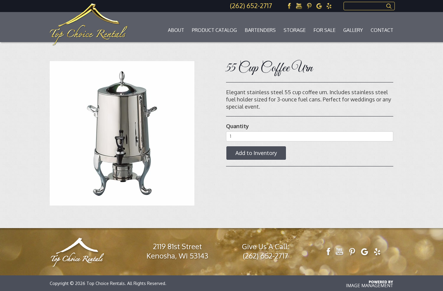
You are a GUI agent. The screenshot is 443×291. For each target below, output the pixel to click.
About (176, 30)
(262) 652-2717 (251, 5)
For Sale (324, 30)
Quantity (237, 126)
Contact (382, 30)
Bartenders (260, 30)
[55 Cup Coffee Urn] (122, 132)
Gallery (353, 30)
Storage (295, 30)
